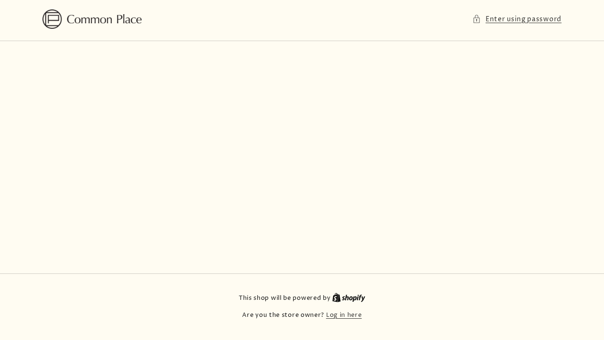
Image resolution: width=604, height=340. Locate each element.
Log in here (344, 315)
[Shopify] (348, 298)
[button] (517, 19)
